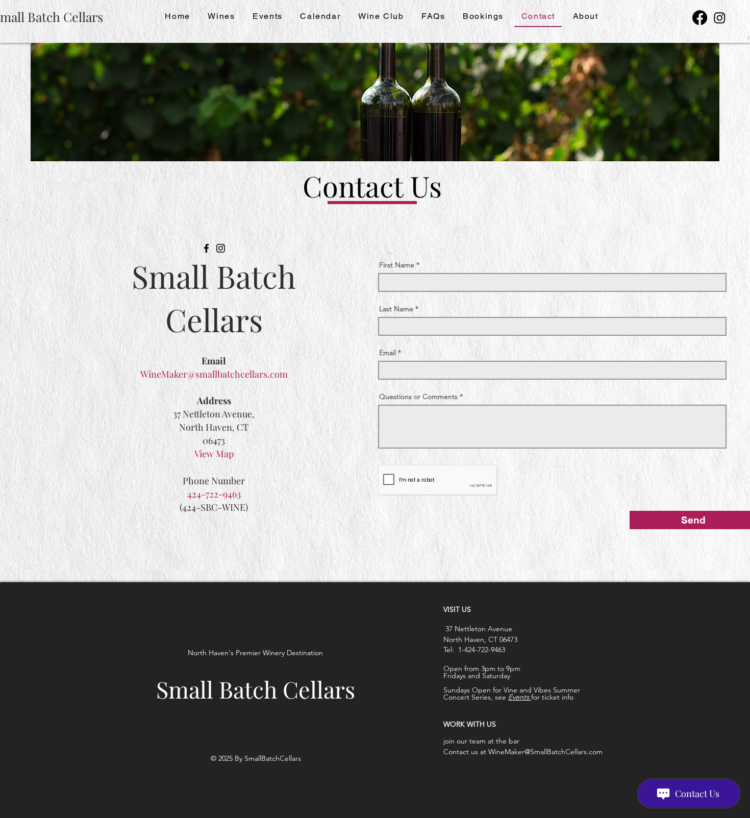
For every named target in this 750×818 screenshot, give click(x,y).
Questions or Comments (418, 396)
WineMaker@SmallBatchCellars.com (545, 751)
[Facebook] (699, 17)
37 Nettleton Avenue (477, 628)
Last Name (396, 308)
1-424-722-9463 (481, 649)
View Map (214, 454)
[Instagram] (719, 17)
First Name (396, 264)
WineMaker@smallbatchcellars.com (214, 374)
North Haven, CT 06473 (480, 639)
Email (387, 352)
